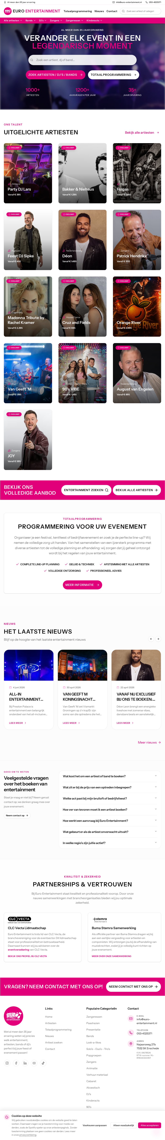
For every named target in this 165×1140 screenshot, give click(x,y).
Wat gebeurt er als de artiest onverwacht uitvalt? (95, 832)
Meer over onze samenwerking (111, 956)
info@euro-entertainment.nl (147, 1021)
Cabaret (91, 1081)
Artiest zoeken (54, 1042)
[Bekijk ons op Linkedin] (25, 1063)
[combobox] (140, 11)
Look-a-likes (93, 1042)
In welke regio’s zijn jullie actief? (84, 843)
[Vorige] (151, 639)
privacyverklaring (27, 1134)
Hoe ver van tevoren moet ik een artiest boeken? (95, 809)
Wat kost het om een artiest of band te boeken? (94, 776)
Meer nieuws (147, 742)
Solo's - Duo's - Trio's (98, 1049)
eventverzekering (18, 949)
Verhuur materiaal (97, 1074)
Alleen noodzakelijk (123, 1125)
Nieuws (99, 11)
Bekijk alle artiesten (139, 132)
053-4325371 (144, 1033)
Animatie (91, 1068)
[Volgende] (158, 639)
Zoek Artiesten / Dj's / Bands (52, 75)
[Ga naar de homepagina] (13, 1016)
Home (48, 1016)
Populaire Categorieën (101, 1008)
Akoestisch (93, 1087)
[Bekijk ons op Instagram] (7, 1063)
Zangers (54, 20)
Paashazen (93, 1023)
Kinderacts (93, 20)
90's (88, 1107)
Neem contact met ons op (131, 986)
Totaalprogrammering (78, 11)
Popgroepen (93, 1055)
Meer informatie (79, 585)
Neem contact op (15, 815)
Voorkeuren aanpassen (95, 1125)
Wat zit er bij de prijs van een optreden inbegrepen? (97, 787)
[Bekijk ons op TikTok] (43, 1063)
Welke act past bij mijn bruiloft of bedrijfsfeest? (95, 798)
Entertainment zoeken (83, 490)
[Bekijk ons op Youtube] (34, 1063)
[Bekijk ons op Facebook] (16, 1063)
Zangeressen (73, 20)
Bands (29, 20)
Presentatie (93, 1029)
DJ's (41, 20)
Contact (112, 11)
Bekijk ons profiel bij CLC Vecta (27, 956)
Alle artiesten (11, 20)
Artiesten (50, 1023)
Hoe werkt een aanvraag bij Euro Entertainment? (95, 821)
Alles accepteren (150, 1125)
